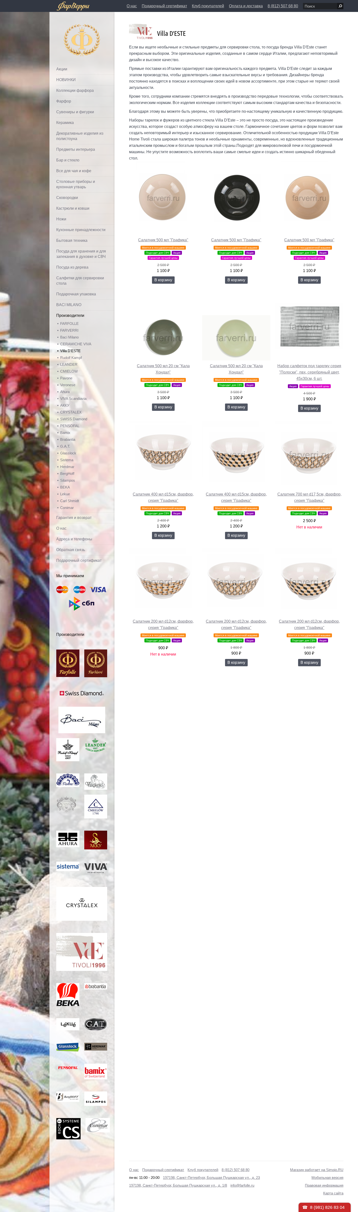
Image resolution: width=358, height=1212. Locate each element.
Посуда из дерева (72, 267)
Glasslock (68, 453)
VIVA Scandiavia (73, 398)
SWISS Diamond (73, 419)
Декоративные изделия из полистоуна (79, 136)
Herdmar (67, 467)
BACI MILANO (68, 305)
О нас (132, 6)
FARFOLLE (69, 323)
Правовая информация (324, 1185)
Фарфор (63, 101)
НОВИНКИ (66, 80)
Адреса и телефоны (74, 539)
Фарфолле (70, 28)
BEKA (65, 487)
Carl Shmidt (69, 501)
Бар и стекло (67, 160)
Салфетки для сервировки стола (80, 280)
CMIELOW (69, 371)
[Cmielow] (95, 797)
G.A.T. (65, 446)
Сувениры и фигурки (75, 112)
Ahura (65, 392)
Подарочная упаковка (76, 294)
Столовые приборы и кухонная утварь (75, 184)
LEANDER (68, 364)
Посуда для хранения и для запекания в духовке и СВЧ (81, 254)
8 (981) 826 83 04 (327, 1207)
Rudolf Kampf (71, 358)
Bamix (65, 433)
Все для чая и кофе (73, 171)
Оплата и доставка (246, 6)
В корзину (163, 280)
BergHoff (67, 473)
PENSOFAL (69, 426)
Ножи (61, 219)
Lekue (65, 494)
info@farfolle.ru (242, 1185)
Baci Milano (69, 337)
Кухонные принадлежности (80, 230)
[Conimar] (97, 1120)
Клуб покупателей (208, 6)
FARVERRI (69, 330)
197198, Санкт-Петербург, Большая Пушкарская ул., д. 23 (211, 1177)
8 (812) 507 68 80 (283, 6)
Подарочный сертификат (164, 6)
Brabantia (67, 439)
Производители (70, 315)
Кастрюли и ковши (72, 208)
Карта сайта (333, 1193)
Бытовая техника (71, 240)
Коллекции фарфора (75, 90)
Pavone (66, 378)
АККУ (64, 405)
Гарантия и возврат (74, 518)
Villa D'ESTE (70, 351)
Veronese (67, 385)
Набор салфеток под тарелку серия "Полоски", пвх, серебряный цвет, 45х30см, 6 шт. (309, 372)
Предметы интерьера (75, 149)
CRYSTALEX (71, 412)
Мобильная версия (327, 1177)
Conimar (67, 508)
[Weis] (67, 1021)
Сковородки (67, 198)
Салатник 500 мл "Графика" (163, 240)
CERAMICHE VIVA (75, 344)
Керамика (65, 123)
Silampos (67, 480)
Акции (61, 69)
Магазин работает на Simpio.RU (316, 1170)
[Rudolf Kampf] (67, 741)
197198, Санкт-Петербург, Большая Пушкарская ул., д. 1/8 (178, 1185)
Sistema (66, 460)
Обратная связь (70, 550)
